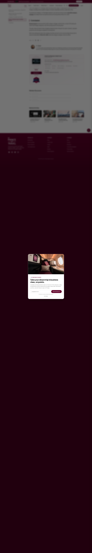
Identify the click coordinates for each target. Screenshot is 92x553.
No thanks (46, 296)
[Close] (62, 256)
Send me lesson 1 (56, 291)
